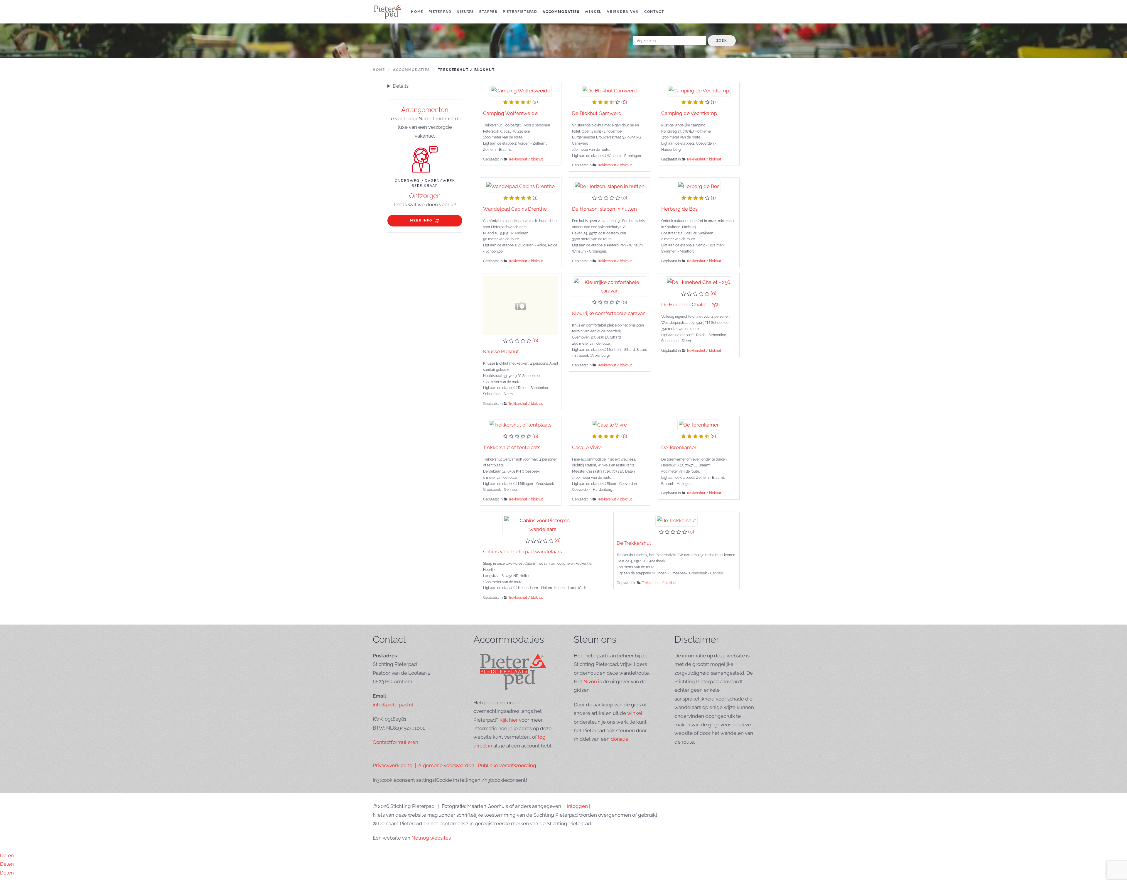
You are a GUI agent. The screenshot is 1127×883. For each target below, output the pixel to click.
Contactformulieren (395, 742)
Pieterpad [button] (439, 12)
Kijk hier (509, 720)
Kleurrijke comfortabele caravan (609, 313)
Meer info (421, 220)
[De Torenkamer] (699, 424)
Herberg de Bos (679, 209)
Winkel (593, 12)
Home (417, 12)
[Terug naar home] (387, 11)
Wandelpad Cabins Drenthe (515, 209)
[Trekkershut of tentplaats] (520, 424)
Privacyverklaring (393, 765)
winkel (634, 713)
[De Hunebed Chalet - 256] (699, 282)
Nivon (590, 681)
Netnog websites (431, 838)
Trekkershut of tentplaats (511, 447)
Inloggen (577, 806)
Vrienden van (623, 12)
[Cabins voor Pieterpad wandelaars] (542, 524)
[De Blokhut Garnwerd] (610, 90)
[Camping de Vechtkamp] (699, 90)
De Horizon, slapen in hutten (604, 209)
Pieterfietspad (520, 12)
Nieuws (465, 12)
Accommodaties (561, 12)
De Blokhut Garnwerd (597, 113)
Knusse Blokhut (501, 351)
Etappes (488, 12)
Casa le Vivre (587, 447)
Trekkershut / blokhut (525, 159)
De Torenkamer (678, 447)
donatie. (620, 739)
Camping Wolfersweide (510, 113)
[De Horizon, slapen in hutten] (609, 186)
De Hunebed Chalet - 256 (690, 304)
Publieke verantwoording (507, 765)
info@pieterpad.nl (393, 705)
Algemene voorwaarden (446, 765)
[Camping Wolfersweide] (521, 90)
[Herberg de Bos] (699, 186)
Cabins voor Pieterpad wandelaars (522, 551)
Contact (654, 12)
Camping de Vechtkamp (689, 113)
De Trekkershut (634, 543)
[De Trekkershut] (676, 520)
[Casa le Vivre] (610, 424)
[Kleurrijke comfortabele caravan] (609, 286)
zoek (721, 41)
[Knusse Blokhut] (520, 305)
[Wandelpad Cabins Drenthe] (520, 186)
